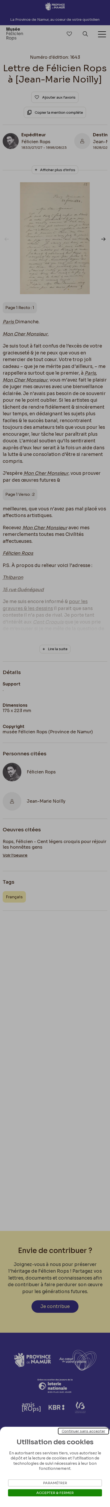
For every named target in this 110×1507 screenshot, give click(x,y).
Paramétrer (55, 1483)
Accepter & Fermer (55, 1493)
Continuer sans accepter (83, 1431)
